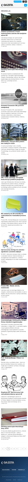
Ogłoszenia (6, 469)
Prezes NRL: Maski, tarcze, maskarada (10, 287)
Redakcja (21, 469)
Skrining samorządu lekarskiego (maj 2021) (14, 70)
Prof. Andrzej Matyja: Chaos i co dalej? (12, 359)
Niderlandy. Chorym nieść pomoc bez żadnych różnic (12, 142)
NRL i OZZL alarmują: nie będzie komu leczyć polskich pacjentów (12, 178)
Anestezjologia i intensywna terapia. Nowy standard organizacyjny (14, 321)
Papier (14, 469)
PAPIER (14, 479)
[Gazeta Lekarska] (7, 5)
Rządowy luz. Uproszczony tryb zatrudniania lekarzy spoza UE (12, 393)
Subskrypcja (18, 1)
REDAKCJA (20, 479)
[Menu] (25, 5)
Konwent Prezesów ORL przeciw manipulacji (12, 106)
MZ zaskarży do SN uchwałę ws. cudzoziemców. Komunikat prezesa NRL (13, 215)
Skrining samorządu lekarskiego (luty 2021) (12, 427)
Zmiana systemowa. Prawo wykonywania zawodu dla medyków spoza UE (13, 33)
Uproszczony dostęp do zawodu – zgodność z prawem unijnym (13, 251)
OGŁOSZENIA (8, 479)
